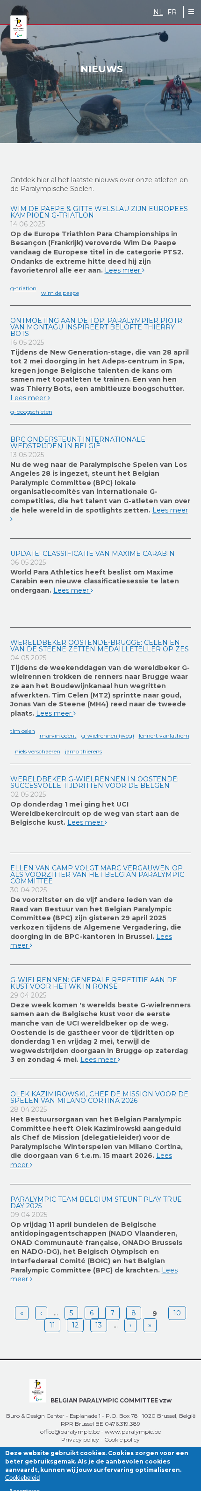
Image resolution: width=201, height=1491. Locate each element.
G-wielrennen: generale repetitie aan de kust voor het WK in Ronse (93, 983)
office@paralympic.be (70, 1431)
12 (75, 1325)
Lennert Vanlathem (164, 735)
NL (158, 12)
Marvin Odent (58, 735)
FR (172, 12)
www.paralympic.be (133, 1431)
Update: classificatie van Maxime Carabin (92, 553)
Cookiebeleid (22, 1477)
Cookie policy (122, 1439)
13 (98, 1325)
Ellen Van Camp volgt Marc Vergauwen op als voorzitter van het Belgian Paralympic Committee (97, 874)
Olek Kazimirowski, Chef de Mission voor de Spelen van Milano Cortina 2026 (99, 1097)
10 (177, 1313)
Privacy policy (80, 1439)
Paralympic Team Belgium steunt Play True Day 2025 (96, 1202)
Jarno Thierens (83, 751)
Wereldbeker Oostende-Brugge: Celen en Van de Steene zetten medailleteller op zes (99, 645)
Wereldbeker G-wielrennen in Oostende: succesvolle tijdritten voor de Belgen (94, 782)
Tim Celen (22, 730)
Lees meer (123, 270)
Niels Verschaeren (37, 751)
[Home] (18, 27)
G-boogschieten (31, 411)
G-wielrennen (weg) (107, 735)
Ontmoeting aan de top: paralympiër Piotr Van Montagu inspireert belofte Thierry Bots (96, 327)
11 (52, 1325)
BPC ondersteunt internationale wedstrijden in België (77, 442)
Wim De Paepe (60, 292)
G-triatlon (23, 288)
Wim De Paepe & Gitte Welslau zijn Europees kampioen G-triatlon (99, 212)
